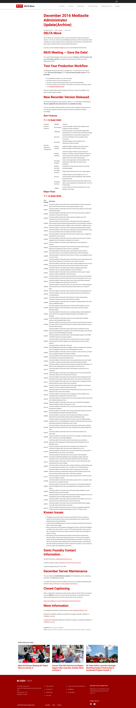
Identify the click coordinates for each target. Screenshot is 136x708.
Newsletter (117, 6)
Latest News (62, 6)
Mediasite (60, 629)
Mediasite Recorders (69, 629)
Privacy (53, 705)
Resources (59, 705)
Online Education (80, 6)
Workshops (49, 692)
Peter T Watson (58, 30)
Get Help (48, 695)
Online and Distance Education (76, 686)
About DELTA (49, 686)
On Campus (70, 6)
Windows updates (80, 629)
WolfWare (60, 627)
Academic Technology (92, 6)
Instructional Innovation (106, 6)
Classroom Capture (52, 629)
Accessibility (71, 692)
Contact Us (49, 689)
